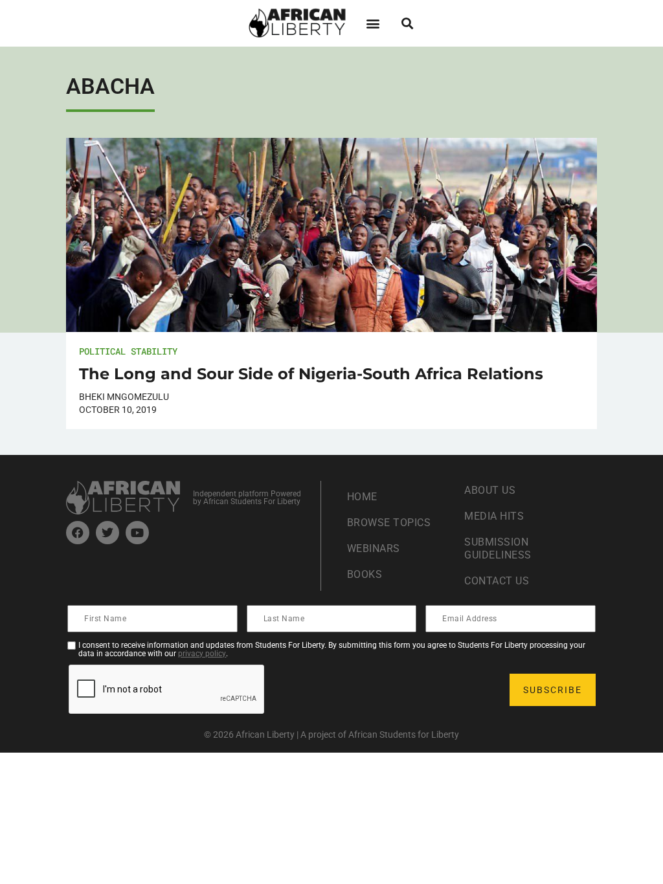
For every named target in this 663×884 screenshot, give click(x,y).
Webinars (373, 548)
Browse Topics (389, 522)
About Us (489, 490)
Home (362, 497)
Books (365, 574)
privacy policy (202, 653)
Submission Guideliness (498, 548)
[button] (372, 23)
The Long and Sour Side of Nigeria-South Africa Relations (311, 373)
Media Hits (494, 516)
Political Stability (128, 351)
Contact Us (496, 581)
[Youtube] (137, 532)
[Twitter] (107, 532)
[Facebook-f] (77, 532)
